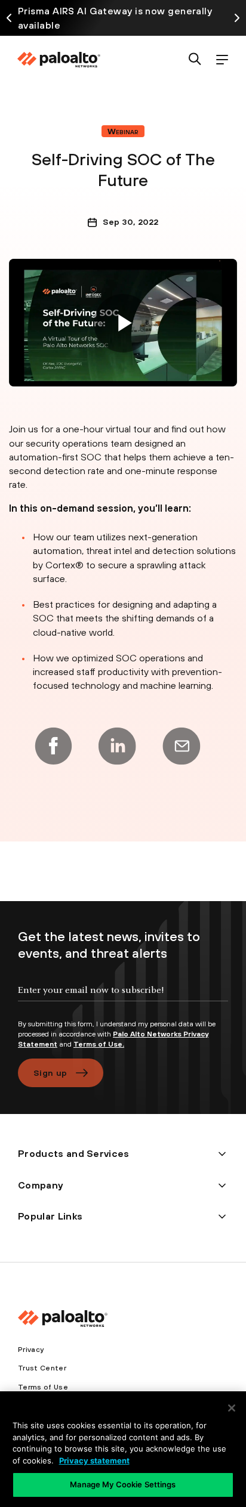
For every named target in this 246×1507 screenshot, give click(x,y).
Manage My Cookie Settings (123, 1484)
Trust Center (42, 1368)
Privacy (31, 1349)
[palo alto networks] (58, 59)
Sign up (50, 1073)
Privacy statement (94, 1460)
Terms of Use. (98, 1044)
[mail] (181, 746)
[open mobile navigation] (221, 60)
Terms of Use (43, 1387)
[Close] (232, 1408)
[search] (195, 60)
